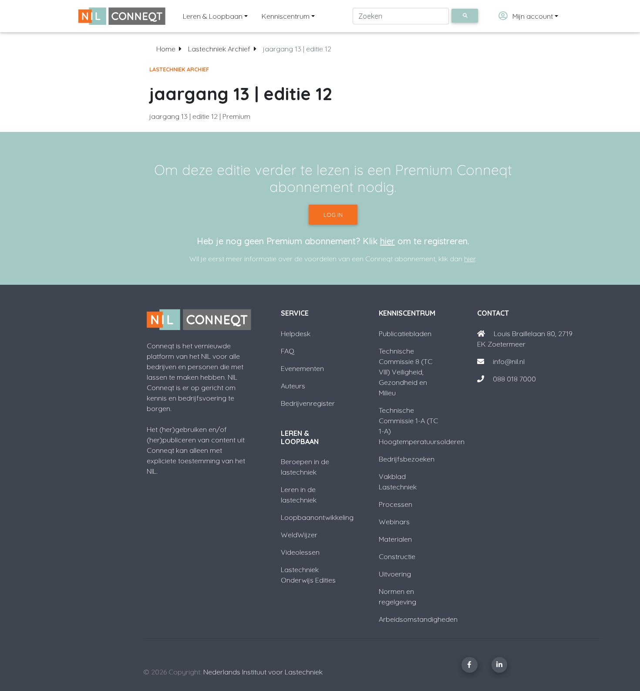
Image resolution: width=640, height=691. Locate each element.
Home (165, 48)
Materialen (395, 539)
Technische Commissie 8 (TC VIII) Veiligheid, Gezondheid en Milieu (405, 372)
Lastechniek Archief (219, 48)
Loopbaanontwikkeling (317, 517)
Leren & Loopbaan (213, 16)
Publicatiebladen (405, 333)
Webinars (394, 521)
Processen (395, 504)
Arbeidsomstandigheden (418, 619)
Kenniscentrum (286, 16)
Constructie (397, 556)
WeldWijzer (299, 534)
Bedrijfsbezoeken (407, 459)
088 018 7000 (514, 378)
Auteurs (293, 385)
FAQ (287, 351)
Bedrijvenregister (308, 403)
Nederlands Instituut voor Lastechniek (263, 671)
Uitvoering (395, 574)
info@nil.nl (508, 361)
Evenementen (302, 368)
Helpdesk (295, 333)
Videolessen (300, 552)
